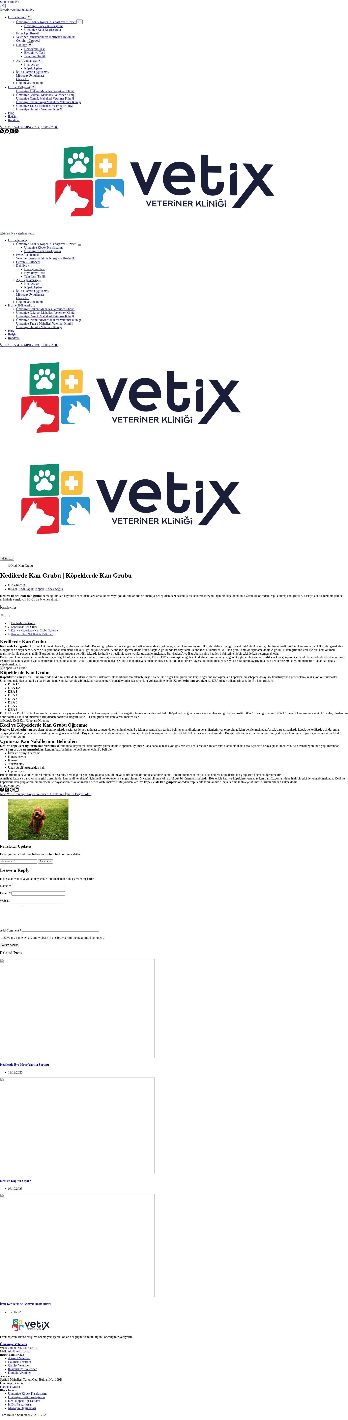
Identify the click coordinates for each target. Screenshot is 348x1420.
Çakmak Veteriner (19, 1361)
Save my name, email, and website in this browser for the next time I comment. (54, 937)
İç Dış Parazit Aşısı (20, 1404)
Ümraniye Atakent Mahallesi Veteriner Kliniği (45, 309)
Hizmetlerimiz (17, 240)
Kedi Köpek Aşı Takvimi (24, 1401)
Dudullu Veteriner (19, 1372)
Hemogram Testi (34, 269)
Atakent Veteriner (19, 1358)
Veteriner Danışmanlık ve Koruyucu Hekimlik (45, 258)
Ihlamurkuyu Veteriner (22, 1369)
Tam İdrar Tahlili (35, 276)
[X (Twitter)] (7, 790)
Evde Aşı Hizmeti (27, 254)
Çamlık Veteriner (19, 1365)
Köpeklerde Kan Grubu (24, 626)
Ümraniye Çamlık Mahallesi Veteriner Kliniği (45, 316)
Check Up (22, 298)
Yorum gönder (10, 944)
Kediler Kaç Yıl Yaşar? (15, 1180)
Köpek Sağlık (54, 589)
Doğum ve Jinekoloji (29, 301)
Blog (11, 330)
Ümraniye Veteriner (13, 1344)
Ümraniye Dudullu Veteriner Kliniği (39, 327)
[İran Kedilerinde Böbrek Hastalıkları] (77, 1296)
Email (5, 893)
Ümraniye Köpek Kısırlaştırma (43, 247)
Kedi (14, 589)
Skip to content (9, 1)
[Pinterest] (12, 790)
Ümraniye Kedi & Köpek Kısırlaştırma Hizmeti (46, 244)
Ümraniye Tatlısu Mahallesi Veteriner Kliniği (44, 323)
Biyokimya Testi (34, 273)
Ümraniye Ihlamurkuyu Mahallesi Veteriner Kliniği (48, 320)
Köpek (39, 589)
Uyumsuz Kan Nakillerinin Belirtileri (32, 634)
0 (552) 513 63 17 (25, 1347)
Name (5, 885)
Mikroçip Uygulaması (30, 294)
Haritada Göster (10, 1386)
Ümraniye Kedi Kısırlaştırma (42, 251)
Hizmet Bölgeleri (19, 305)
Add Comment (10, 930)
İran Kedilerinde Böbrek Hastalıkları (25, 1304)
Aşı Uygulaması (26, 280)
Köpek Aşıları (33, 287)
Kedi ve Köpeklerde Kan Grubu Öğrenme (34, 630)
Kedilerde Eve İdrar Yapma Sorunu (24, 1064)
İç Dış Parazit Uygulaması (32, 291)
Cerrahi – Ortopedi (28, 262)
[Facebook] (2, 790)
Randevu (14, 338)
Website (5, 900)
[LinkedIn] (16, 790)
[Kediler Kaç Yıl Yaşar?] (77, 1172)
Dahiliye (21, 265)
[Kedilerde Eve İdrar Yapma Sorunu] (77, 1056)
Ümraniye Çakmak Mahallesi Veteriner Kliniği (45, 312)
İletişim (12, 334)
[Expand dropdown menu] (29, 241)
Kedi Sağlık (26, 589)
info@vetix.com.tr (19, 1351)
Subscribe (45, 861)
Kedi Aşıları (31, 283)
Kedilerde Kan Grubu (23, 623)
